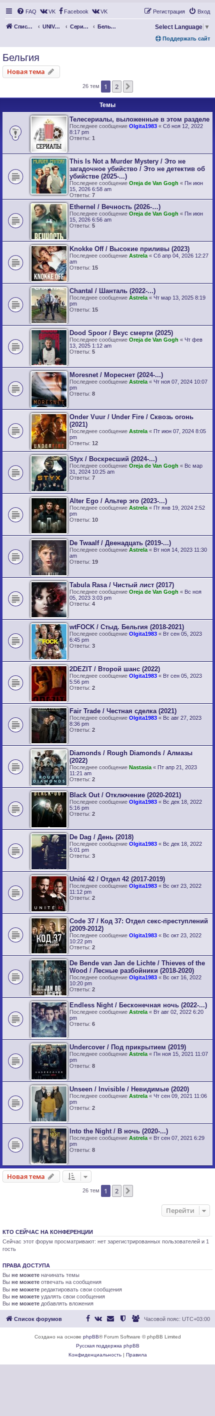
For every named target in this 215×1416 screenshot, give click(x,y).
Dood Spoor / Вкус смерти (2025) (121, 333)
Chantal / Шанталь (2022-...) (113, 291)
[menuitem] (26, 12)
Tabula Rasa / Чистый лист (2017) (122, 585)
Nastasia (140, 767)
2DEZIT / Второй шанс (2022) (115, 669)
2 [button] (116, 86)
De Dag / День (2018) (102, 837)
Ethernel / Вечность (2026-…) (115, 207)
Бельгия (21, 57)
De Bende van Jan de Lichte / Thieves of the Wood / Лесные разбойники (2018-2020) (137, 966)
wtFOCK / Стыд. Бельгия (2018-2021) (127, 627)
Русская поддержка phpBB (108, 1345)
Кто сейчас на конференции (47, 1232)
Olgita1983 (143, 126)
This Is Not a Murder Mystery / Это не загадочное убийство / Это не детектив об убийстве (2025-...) (137, 169)
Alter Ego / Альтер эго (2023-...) (118, 501)
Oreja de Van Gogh (153, 183)
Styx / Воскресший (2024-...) (113, 459)
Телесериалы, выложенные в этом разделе (140, 119)
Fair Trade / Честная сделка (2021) (123, 711)
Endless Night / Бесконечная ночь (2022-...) (138, 1005)
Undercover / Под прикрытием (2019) (128, 1047)
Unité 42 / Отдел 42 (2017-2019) (117, 879)
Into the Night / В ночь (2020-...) (119, 1131)
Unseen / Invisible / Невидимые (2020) (129, 1089)
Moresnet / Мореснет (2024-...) (116, 375)
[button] (128, 87)
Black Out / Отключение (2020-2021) (125, 795)
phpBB (91, 1336)
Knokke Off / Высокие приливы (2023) (130, 249)
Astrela (138, 256)
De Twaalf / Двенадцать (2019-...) (120, 543)
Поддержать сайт (185, 39)
